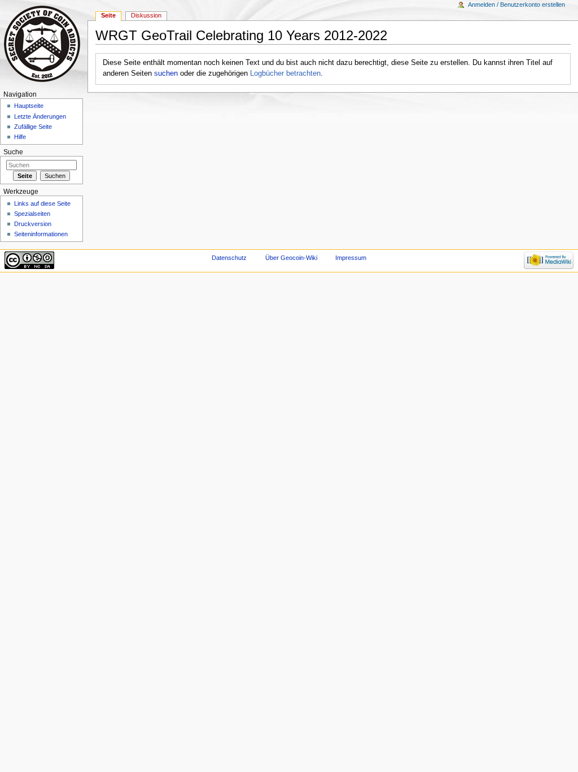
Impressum (350, 257)
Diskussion (146, 15)
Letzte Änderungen (40, 116)
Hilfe (20, 136)
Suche (13, 152)
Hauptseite (28, 105)
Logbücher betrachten (285, 73)
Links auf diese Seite (42, 203)
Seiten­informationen (41, 234)
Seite (108, 15)
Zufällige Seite (33, 126)
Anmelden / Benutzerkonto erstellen (516, 4)
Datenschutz (229, 257)
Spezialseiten (32, 213)
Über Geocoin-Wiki (291, 257)
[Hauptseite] (43, 44)
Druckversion (32, 223)
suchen (166, 73)
